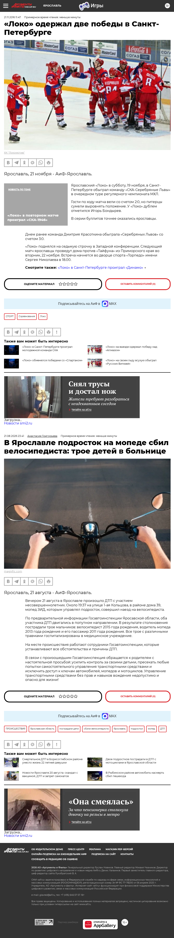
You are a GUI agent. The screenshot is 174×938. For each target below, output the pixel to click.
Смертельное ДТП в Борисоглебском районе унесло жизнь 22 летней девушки (52, 761)
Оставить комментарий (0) (138, 284)
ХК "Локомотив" (14, 152)
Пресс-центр (76, 849)
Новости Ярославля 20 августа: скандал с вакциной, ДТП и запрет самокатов (50, 774)
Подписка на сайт (103, 854)
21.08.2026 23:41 (14, 436)
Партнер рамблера (68, 922)
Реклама (95, 849)
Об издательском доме (47, 849)
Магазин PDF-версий (119, 849)
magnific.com (13, 571)
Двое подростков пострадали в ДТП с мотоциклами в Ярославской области (131, 761)
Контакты (127, 854)
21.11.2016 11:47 (12, 17)
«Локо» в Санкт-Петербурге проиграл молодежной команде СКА (47, 348)
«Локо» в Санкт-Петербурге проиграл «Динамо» (100, 268)
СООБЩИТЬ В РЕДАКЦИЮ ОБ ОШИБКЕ (54, 859)
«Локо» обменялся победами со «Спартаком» (52, 360)
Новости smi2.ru (18, 423)
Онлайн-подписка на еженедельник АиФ (59, 854)
